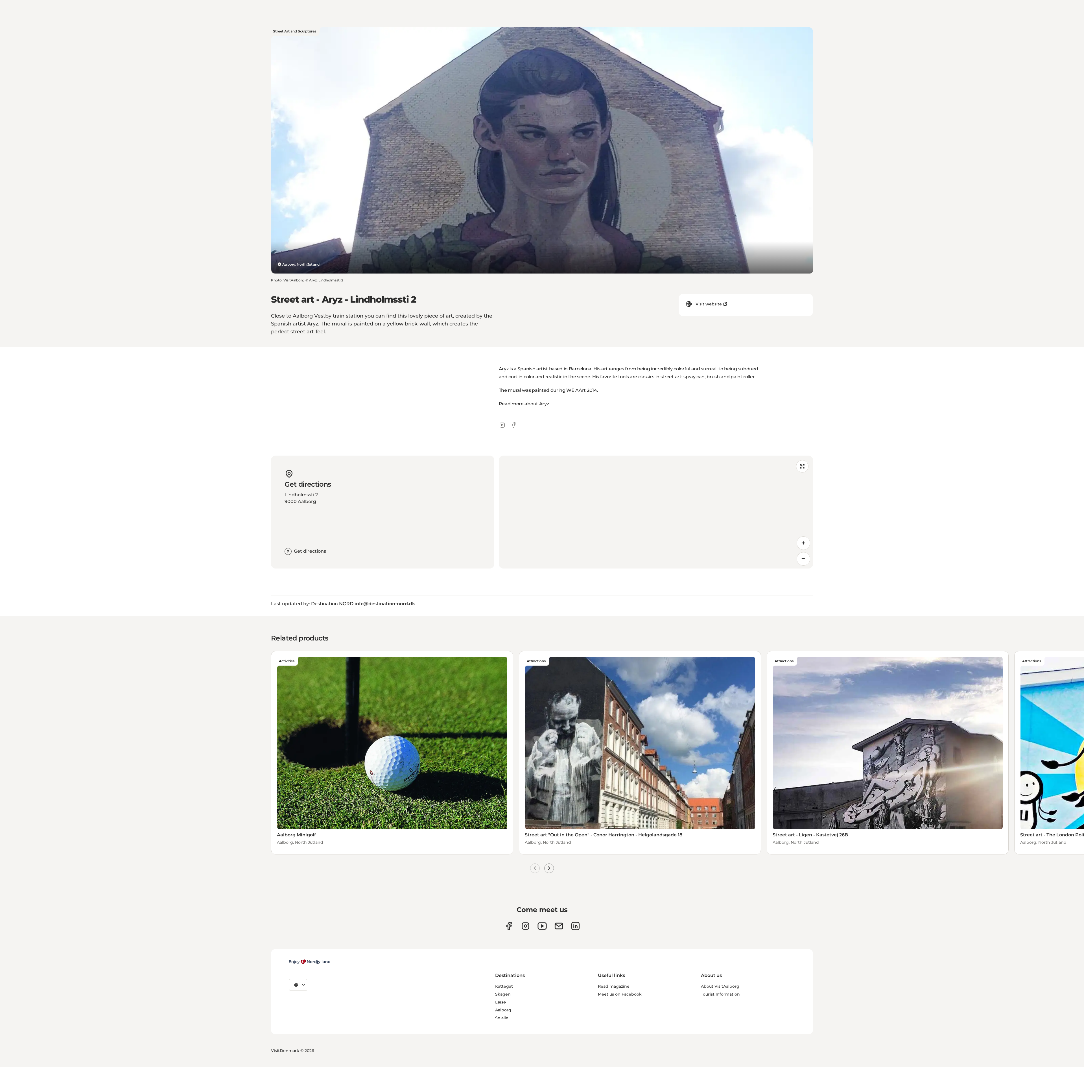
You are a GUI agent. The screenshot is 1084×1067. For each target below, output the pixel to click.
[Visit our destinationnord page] (575, 926)
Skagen (503, 994)
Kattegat (504, 986)
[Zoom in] (803, 543)
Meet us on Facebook (620, 994)
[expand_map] (802, 466)
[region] (656, 512)
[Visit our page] (525, 926)
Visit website (709, 304)
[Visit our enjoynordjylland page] (509, 926)
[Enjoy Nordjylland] (309, 961)
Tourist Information (720, 994)
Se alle (501, 1017)
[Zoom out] (803, 559)
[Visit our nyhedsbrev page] (559, 926)
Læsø (500, 1002)
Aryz (544, 403)
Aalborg (503, 1010)
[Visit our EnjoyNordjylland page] (542, 926)
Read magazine (614, 986)
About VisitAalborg (720, 986)
